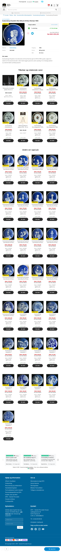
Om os (32, 478)
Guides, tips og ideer (11, 494)
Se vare (8, 103)
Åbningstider (34, 485)
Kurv (57, 6)
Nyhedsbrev (9, 506)
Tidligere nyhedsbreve (37, 490)
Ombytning (8, 483)
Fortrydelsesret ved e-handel (14, 490)
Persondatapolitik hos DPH (13, 492)
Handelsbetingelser (11, 488)
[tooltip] (8, 89)
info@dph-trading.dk (36, 522)
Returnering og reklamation (13, 485)
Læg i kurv (52, 549)
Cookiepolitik (9, 501)
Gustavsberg (13, 47)
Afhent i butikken (10, 481)
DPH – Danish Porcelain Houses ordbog (12, 498)
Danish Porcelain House (8, 5)
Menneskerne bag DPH (37, 481)
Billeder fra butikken (36, 488)
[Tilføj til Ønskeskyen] (32, 33)
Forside (6, 15)
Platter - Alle (13, 15)
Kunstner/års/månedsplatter (24, 15)
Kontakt (33, 506)
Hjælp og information (12, 478)
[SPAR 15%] (13, 45)
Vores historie (34, 483)
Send (20, 527)
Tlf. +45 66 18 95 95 (36, 519)
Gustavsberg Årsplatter (39, 15)
